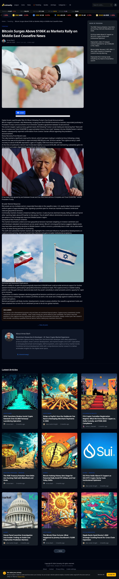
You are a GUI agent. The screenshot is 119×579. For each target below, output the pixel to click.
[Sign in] (115, 5)
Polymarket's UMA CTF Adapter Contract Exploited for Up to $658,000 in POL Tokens (102, 44)
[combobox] (102, 5)
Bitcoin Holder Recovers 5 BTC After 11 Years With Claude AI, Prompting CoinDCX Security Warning (103, 51)
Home (3, 21)
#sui (84, 483)
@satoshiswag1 (24, 354)
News (29, 5)
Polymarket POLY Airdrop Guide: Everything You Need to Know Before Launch (102, 58)
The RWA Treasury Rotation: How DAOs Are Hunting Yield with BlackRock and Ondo (103, 29)
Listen (22, 113)
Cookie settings (71, 569)
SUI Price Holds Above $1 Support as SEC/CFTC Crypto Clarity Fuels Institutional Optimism (102, 36)
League (16, 5)
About (45, 569)
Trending (10, 21)
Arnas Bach (11, 40)
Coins (23, 5)
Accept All (111, 574)
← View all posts (43, 325)
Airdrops (53, 5)
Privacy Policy (60, 569)
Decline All (101, 574)
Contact (51, 569)
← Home (59, 551)
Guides (46, 5)
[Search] (111, 5)
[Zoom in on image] (43, 172)
